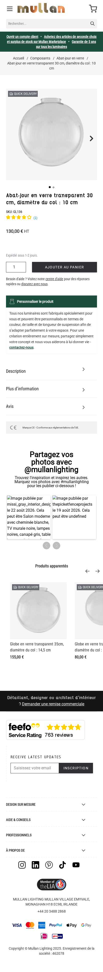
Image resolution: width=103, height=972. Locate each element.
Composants (40, 58)
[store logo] (41, 8)
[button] (50, 187)
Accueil (18, 58)
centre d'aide (54, 279)
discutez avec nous (34, 284)
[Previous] (89, 571)
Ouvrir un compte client (22, 37)
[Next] (99, 571)
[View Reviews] (51, 218)
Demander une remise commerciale (53, 704)
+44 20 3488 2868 (52, 911)
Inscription (76, 768)
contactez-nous (21, 347)
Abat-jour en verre (70, 58)
